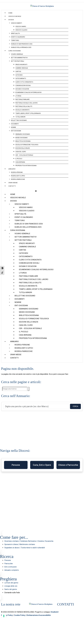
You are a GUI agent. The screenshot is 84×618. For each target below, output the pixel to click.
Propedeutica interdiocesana (26, 165)
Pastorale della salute (23, 106)
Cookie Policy (19, 615)
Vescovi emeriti (16, 23)
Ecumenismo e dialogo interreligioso (28, 92)
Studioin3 (54, 612)
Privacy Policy (7, 615)
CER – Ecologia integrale (24, 155)
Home (10, 13)
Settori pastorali (17, 61)
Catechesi (18, 75)
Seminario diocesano (22, 134)
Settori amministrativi (19, 57)
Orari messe (13, 182)
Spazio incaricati (21, 64)
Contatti (12, 186)
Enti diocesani (16, 131)
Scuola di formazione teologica (26, 144)
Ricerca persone (17, 172)
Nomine (13, 127)
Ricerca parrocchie (18, 179)
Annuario (12, 169)
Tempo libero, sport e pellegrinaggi (28, 113)
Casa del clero (20, 151)
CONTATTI (65, 604)
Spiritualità (15, 33)
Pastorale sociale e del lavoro (26, 103)
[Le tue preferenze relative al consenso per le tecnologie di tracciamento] (4, 616)
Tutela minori (20, 117)
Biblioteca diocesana (23, 141)
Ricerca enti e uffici (18, 176)
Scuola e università (22, 110)
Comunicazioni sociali (23, 85)
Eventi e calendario (18, 37)
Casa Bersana (20, 162)
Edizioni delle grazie (22, 148)
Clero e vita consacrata (24, 82)
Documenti (15, 124)
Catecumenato (20, 78)
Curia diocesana (14, 51)
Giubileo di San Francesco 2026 (21, 44)
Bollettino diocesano (19, 120)
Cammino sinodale (21, 68)
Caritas (18, 71)
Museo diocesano (21, 137)
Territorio (15, 40)
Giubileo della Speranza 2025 (21, 47)
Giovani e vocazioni (22, 89)
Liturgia (18, 96)
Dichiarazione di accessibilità (39, 615)
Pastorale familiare (22, 99)
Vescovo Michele (14, 16)
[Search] (28, 389)
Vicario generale (17, 54)
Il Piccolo (18, 158)
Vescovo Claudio (21, 30)
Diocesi (11, 19)
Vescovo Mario (20, 26)
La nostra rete (10, 604)
